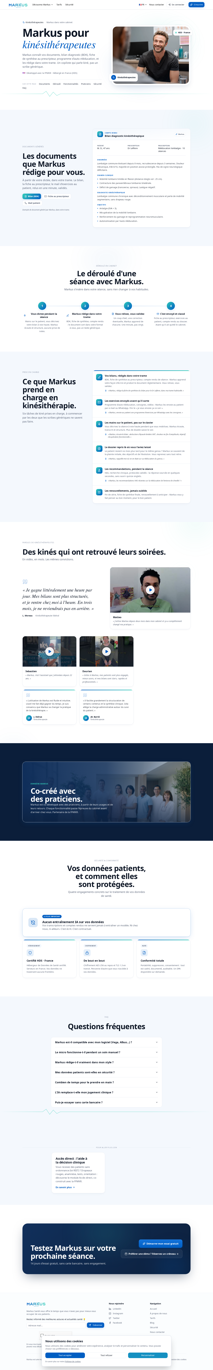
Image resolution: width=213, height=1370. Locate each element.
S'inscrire (198, 4)
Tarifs (59, 4)
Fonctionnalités (70, 83)
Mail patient (34, 203)
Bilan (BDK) (33, 196)
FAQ (24, 88)
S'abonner (97, 1325)
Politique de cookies (73, 1361)
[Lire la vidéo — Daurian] (106, 651)
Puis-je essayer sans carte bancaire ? (79, 1102)
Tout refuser (106, 1355)
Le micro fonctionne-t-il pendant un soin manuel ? (87, 1052)
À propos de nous (158, 1313)
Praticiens (86, 83)
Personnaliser (148, 1355)
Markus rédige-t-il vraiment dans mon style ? (84, 1062)
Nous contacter (156, 4)
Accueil (153, 1308)
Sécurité (69, 4)
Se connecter (178, 4)
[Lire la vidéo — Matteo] (150, 590)
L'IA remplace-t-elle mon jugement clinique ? (84, 1092)
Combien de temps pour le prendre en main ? (84, 1082)
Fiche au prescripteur (58, 196)
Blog (152, 1322)
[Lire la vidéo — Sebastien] (49, 651)
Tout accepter (65, 1355)
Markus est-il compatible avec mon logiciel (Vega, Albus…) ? (93, 1042)
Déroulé (57, 83)
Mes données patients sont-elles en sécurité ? (85, 1072)
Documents (44, 83)
